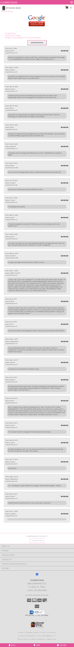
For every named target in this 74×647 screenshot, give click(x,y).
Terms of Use (51, 639)
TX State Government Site (45, 636)
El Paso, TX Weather (26, 636)
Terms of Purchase (37, 639)
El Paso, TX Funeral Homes (28, 632)
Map (37, 645)
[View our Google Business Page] (37, 575)
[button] (68, 8)
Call (13, 645)
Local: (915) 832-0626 (37, 590)
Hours (62, 645)
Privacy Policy (23, 639)
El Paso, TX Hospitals (48, 632)
